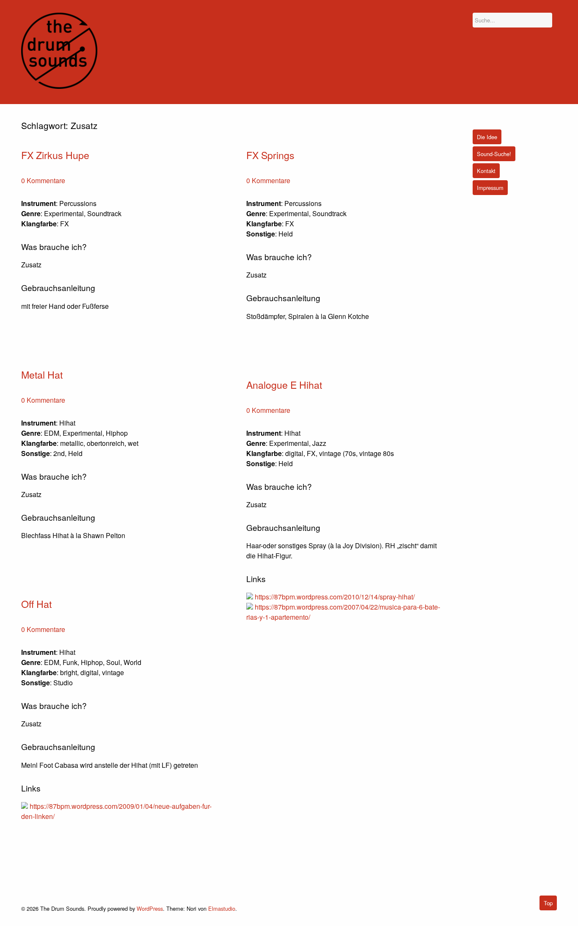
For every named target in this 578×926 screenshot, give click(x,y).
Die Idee (487, 137)
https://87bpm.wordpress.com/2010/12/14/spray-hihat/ (335, 597)
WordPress (150, 908)
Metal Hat (42, 374)
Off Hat (36, 603)
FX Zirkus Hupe (55, 155)
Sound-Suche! (494, 154)
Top (548, 903)
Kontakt (486, 171)
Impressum (490, 188)
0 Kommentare (43, 180)
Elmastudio (221, 908)
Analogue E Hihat (284, 384)
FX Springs (270, 155)
